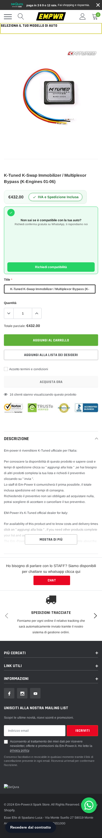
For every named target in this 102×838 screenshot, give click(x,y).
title (8, 279)
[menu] (8, 17)
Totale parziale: (15, 326)
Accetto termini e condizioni (28, 369)
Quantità (10, 303)
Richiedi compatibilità (51, 267)
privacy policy (19, 750)
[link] (9, 693)
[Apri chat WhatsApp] (89, 805)
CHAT (52, 580)
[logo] (51, 16)
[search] (21, 16)
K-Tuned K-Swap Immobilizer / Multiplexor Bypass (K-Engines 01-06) (49, 290)
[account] (83, 17)
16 (11, 394)
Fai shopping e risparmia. (58, 5)
